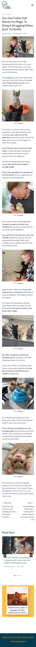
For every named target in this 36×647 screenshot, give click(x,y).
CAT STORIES (6, 14)
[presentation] (18, 545)
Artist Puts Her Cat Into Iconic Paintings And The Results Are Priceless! (9, 510)
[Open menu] (32, 5)
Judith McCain (8, 34)
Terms (24, 637)
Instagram (9, 78)
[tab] (14, 575)
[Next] (31, 555)
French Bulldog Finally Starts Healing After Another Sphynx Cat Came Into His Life (27, 511)
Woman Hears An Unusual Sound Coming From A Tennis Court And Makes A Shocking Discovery (17, 560)
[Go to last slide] (4, 555)
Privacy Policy (15, 637)
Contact (31, 637)
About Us (5, 637)
